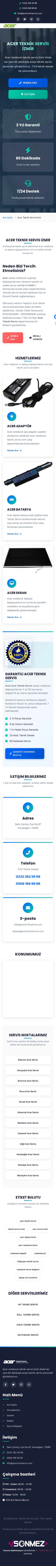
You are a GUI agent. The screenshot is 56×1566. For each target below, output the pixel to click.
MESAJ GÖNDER (37, 338)
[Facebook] (18, 19)
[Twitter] (24, 19)
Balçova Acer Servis (28, 1059)
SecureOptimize (44, 1550)
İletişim (10, 1420)
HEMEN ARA (30, 82)
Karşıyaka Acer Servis (28, 1070)
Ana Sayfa (8, 217)
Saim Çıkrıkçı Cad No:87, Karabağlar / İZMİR (28, 1447)
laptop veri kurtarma (28, 1277)
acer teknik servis (28, 1221)
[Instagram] (31, 19)
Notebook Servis (28, 1335)
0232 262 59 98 (29, 3)
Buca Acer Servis (28, 1091)
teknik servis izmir (16, 1229)
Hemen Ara (12, 450)
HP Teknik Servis (28, 1304)
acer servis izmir (40, 1229)
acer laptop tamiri (28, 1237)
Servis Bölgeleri (14, 1426)
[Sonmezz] (28, 1543)
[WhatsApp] (38, 19)
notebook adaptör (18, 1253)
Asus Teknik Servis (28, 1324)
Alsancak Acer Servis (28, 1112)
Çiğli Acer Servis (28, 1144)
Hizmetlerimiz (13, 1410)
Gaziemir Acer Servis (28, 1133)
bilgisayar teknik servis (28, 1261)
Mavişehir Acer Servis (28, 1175)
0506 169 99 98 (29, 8)
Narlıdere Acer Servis (28, 1123)
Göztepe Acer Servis (28, 1165)
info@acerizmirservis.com (19, 1463)
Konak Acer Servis (28, 1101)
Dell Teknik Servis (28, 1314)
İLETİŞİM (29, 94)
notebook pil (40, 1253)
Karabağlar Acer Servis (28, 1154)
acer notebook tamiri (28, 1245)
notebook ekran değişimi (28, 1269)
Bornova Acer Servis (28, 1080)
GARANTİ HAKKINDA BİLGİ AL (24, 754)
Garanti (10, 1415)
